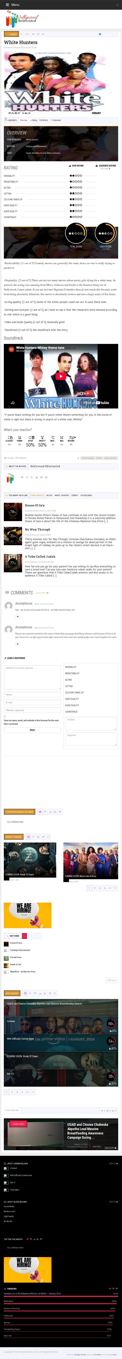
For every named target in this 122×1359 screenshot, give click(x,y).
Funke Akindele (88, 458)
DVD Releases (20, 458)
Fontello (97, 1354)
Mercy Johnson (111, 458)
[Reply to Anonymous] (17, 616)
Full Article (44, 120)
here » (115, 1354)
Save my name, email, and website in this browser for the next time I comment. (31, 722)
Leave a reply (41, 593)
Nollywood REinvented (14, 48)
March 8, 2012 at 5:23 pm (44, 628)
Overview (23, 120)
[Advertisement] (61, 781)
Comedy (10, 458)
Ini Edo (99, 458)
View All (110, 980)
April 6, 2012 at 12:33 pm (44, 604)
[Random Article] (38, 34)
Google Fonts (80, 1354)
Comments (57, 120)
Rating (34, 120)
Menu (15, 4)
